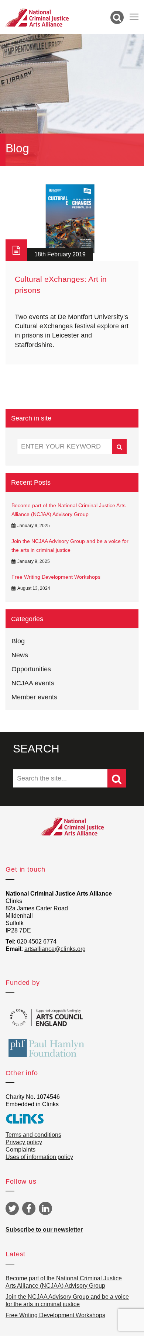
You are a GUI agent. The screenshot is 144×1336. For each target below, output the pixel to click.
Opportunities (31, 669)
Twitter (12, 1208)
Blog (18, 641)
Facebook (28, 1208)
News (19, 655)
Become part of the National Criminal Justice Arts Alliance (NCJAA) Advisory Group (68, 509)
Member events (34, 697)
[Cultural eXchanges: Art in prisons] (72, 219)
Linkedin (45, 1208)
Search (119, 446)
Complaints (20, 1149)
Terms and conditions (33, 1135)
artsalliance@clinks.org (55, 949)
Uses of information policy (39, 1157)
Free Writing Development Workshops (55, 577)
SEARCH (36, 749)
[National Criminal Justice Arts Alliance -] (37, 17)
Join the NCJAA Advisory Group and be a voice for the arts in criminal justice (69, 545)
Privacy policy (24, 1142)
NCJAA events (32, 683)
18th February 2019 (60, 254)
